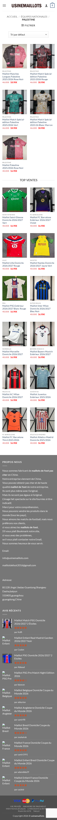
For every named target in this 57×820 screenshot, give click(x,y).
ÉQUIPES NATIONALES (34, 16)
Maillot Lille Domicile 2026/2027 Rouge (13, 264)
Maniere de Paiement (34, 806)
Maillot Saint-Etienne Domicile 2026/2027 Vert (12, 220)
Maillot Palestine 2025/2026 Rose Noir (13, 166)
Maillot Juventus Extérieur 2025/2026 (40, 395)
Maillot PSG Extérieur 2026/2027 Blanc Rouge (14, 307)
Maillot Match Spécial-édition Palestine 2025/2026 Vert (13, 122)
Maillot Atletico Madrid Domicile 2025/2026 (41, 438)
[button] (4, 5)
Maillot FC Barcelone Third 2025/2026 (12, 438)
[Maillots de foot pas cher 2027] (26, 5)
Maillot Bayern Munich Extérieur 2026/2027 (41, 353)
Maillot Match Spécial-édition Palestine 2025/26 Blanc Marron (41, 122)
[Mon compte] (46, 5)
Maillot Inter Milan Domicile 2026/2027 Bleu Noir (40, 309)
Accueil (12, 16)
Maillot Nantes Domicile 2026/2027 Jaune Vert (42, 264)
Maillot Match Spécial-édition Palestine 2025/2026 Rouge (41, 77)
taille (36, 811)
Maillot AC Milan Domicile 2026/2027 (12, 395)
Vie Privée (15, 806)
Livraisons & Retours (39, 809)
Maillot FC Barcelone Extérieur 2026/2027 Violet (40, 220)
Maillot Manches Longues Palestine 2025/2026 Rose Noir (13, 77)
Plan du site (24, 811)
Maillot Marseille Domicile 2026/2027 (12, 353)
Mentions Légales (16, 809)
